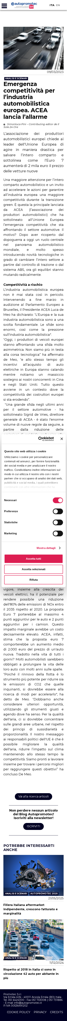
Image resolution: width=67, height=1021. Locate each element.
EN (58, 5)
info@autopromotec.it (28, 1002)
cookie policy (18, 1012)
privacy (40, 1012)
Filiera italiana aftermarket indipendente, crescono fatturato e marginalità (30, 909)
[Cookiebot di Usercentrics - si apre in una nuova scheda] (40, 439)
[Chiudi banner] (61, 439)
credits (56, 1012)
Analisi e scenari (16, 78)
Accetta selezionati (33, 569)
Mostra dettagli (46, 547)
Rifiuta (33, 579)
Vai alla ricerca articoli (33, 796)
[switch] (58, 511)
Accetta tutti (33, 558)
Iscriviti (33, 826)
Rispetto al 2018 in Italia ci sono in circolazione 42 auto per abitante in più (31, 974)
